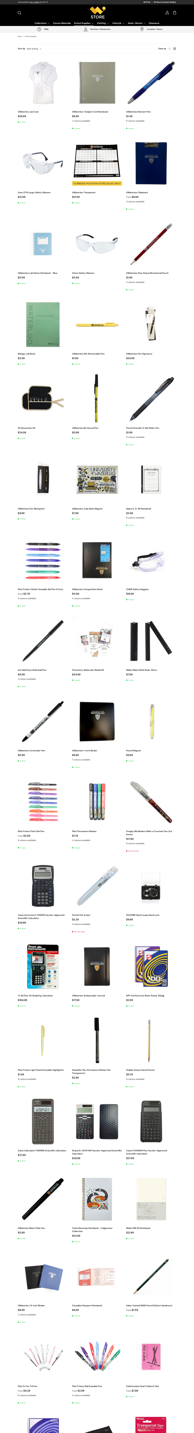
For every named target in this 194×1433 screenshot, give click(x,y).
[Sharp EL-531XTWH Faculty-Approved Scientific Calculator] (97, 1122)
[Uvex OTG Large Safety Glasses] (43, 163)
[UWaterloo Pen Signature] (151, 325)
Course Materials (62, 23)
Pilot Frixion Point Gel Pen (31, 831)
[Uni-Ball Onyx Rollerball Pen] (43, 641)
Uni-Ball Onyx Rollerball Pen (32, 670)
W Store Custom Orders (165, 2)
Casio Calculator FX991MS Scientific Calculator (42, 1150)
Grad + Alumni (135, 23)
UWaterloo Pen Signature (139, 353)
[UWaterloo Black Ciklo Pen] (43, 1199)
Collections (41, 23)
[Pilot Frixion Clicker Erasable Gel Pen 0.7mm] (43, 560)
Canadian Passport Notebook (87, 1305)
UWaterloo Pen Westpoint (31, 508)
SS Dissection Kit (26, 428)
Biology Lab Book (26, 353)
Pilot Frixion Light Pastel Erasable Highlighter (41, 1070)
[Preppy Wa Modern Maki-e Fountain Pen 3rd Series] (151, 802)
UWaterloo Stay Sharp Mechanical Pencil (147, 273)
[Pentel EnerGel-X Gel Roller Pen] (151, 399)
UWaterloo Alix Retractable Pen (88, 353)
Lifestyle (116, 23)
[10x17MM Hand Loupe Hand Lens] (151, 886)
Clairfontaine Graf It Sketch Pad (142, 1386)
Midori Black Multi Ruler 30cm (141, 670)
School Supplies (82, 23)
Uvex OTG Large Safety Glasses (34, 192)
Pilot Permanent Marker (84, 831)
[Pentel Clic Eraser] (97, 886)
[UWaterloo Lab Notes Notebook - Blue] (43, 244)
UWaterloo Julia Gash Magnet (87, 508)
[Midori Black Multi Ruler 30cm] (151, 641)
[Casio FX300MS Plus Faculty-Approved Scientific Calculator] (151, 1122)
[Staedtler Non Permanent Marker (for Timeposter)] (97, 1041)
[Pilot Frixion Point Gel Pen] (43, 802)
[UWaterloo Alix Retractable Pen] (97, 325)
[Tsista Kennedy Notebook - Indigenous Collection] (97, 1199)
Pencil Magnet (133, 750)
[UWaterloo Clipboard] (151, 163)
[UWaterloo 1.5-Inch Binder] (43, 1277)
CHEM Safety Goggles (137, 589)
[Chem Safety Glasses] (97, 244)
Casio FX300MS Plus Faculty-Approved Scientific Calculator (146, 1152)
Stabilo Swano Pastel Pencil (140, 1070)
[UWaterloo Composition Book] (97, 560)
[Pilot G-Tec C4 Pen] (43, 1357)
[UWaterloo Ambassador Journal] (97, 967)
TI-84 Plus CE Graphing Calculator (35, 995)
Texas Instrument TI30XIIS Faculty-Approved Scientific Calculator (41, 917)
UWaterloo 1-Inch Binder (84, 750)
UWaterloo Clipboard (137, 192)
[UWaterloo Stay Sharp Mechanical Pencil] (151, 244)
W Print (146, 2)
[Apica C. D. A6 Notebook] (151, 480)
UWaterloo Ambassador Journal (88, 995)
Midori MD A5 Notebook (138, 1228)
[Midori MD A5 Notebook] (151, 1199)
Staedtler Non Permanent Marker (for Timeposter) (91, 1072)
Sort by (21, 48)
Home (20, 36)
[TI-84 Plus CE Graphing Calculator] (43, 967)
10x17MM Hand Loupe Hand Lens (142, 915)
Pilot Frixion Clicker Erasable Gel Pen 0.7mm (40, 589)
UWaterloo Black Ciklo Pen (31, 1228)
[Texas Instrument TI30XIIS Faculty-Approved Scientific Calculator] (43, 886)
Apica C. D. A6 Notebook (138, 508)
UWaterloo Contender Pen (31, 750)
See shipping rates (53, 2)
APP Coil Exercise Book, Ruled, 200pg (145, 995)
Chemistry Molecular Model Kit (88, 670)
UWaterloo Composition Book (87, 589)
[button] (175, 12)
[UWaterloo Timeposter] (97, 163)
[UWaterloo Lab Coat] (43, 83)
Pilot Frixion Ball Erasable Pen (87, 1386)
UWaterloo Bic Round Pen (85, 428)
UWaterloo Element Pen (138, 111)
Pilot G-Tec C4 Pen (27, 1386)
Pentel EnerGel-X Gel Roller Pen (142, 428)
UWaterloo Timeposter (84, 192)
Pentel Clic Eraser (81, 915)
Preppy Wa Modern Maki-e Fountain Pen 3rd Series (149, 833)
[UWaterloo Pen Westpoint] (43, 480)
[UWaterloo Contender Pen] (43, 721)
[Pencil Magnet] (151, 721)
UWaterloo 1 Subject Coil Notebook (90, 111)
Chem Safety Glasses (83, 273)
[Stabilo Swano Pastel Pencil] (151, 1041)
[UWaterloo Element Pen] (151, 83)
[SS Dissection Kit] (43, 399)
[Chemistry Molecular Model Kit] (97, 641)
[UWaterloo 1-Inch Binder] (97, 721)
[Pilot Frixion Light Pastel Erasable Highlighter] (43, 1041)
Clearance (154, 23)
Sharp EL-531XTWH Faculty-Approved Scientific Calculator (97, 1152)
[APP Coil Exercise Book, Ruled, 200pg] (151, 967)
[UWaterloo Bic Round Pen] (97, 399)
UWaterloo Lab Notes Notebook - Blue (37, 273)
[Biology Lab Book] (43, 325)
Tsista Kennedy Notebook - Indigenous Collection (92, 1230)
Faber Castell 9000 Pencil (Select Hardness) (149, 1305)
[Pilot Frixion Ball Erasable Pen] (97, 1357)
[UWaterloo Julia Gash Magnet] (97, 480)
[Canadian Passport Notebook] (97, 1277)
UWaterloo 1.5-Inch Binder (31, 1305)
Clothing (101, 23)
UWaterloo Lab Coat (28, 111)
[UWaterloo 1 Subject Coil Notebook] (97, 83)
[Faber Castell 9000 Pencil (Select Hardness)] (151, 1277)
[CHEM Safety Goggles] (151, 560)
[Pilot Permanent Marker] (97, 802)
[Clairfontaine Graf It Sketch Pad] (151, 1357)
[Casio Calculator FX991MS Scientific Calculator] (43, 1122)
